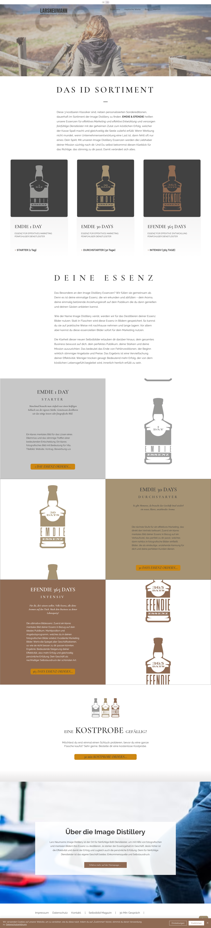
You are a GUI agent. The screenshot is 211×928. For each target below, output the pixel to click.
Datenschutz (60, 912)
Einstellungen (178, 923)
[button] (39, 250)
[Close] (207, 923)
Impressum (42, 912)
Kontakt (76, 912)
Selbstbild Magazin (100, 912)
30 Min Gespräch (129, 912)
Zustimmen (196, 923)
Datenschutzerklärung (16, 924)
